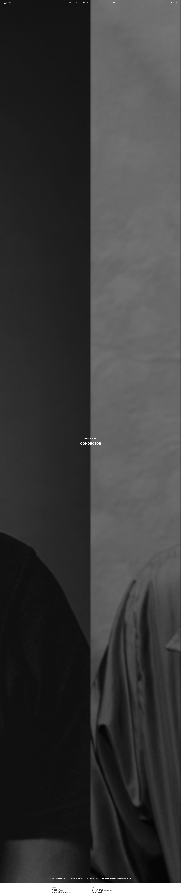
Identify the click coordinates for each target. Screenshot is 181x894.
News (77, 3)
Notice (114, 3)
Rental (102, 3)
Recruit (109, 3)
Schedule (71, 3)
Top (66, 3)
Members (95, 3)
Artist (83, 3)
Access (89, 3)
